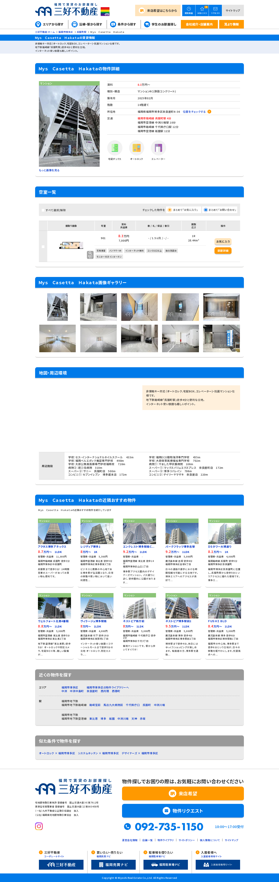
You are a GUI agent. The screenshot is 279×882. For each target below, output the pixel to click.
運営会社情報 (130, 840)
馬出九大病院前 (113, 705)
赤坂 (142, 718)
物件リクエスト (188, 810)
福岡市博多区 (69, 687)
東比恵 (93, 718)
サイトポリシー (187, 840)
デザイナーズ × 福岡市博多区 (140, 753)
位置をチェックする (194, 111)
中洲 (64, 691)
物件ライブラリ (166, 840)
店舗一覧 (147, 840)
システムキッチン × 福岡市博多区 (98, 753)
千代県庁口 (133, 705)
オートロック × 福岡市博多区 (57, 753)
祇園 (112, 718)
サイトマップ (233, 10)
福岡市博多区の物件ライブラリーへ (108, 687)
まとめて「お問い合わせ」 (222, 210)
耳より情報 (231, 24)
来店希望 (162, 10)
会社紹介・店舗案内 (199, 24)
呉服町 (147, 705)
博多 (103, 718)
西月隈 (105, 691)
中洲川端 (159, 705)
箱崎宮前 (95, 705)
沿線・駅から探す (90, 24)
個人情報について (210, 840)
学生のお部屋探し (164, 24)
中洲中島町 (77, 691)
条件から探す (127, 24)
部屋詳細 (223, 250)
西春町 (116, 691)
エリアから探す (53, 24)
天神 (134, 718)
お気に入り (223, 241)
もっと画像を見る (49, 170)
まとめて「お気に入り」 (185, 210)
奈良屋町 (92, 691)
